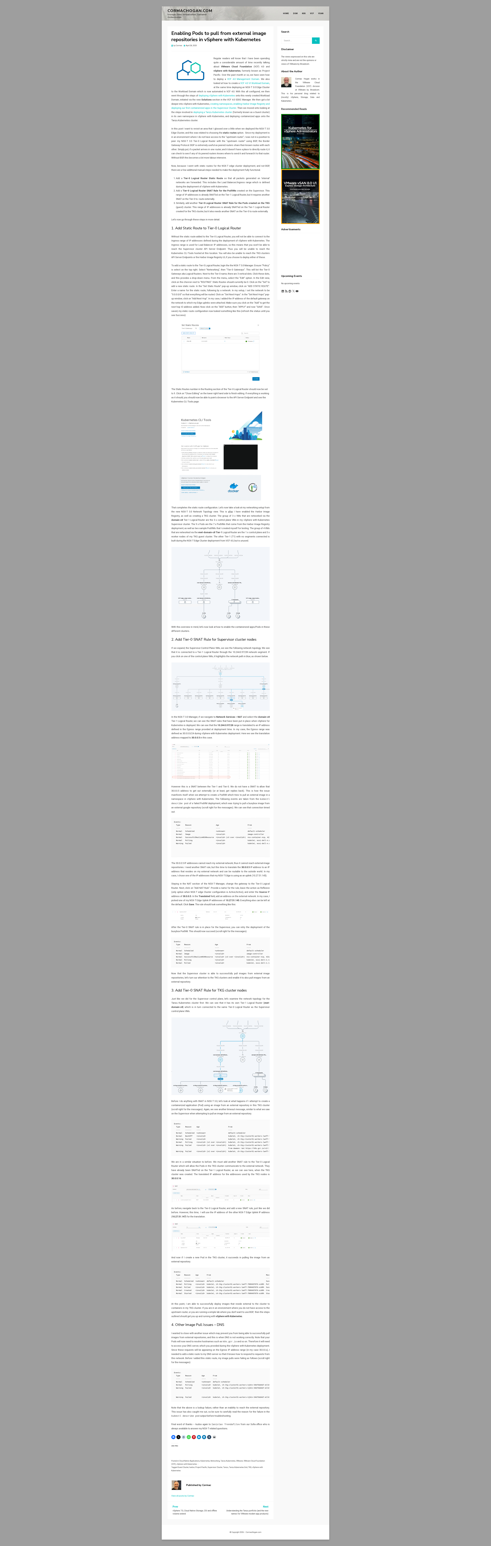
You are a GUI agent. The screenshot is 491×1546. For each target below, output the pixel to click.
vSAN (320, 13)
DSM (295, 13)
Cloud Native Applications (189, 1461)
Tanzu (225, 1467)
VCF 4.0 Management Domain (243, 79)
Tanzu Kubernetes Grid (238, 1467)
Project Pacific (201, 1467)
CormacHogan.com (190, 10)
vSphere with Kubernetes (187, 1464)
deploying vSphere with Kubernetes (217, 95)
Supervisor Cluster (215, 1467)
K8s (304, 13)
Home (286, 13)
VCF (312, 13)
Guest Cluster (183, 1467)
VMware (239, 1461)
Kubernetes (205, 1461)
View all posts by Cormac (182, 1496)
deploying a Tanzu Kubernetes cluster (212, 112)
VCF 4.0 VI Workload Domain (254, 83)
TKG (250, 1467)
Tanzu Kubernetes (228, 1461)
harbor (192, 1467)
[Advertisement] (300, 251)
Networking (215, 1461)
